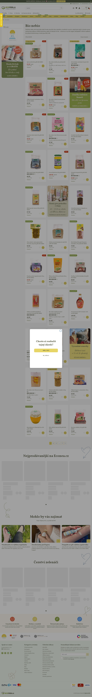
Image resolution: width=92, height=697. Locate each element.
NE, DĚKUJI (46, 355)
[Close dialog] (61, 331)
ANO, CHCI (46, 350)
